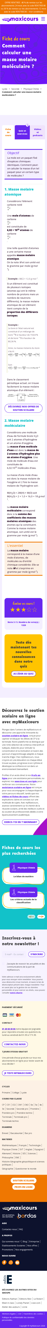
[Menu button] (43, 19)
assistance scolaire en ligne (16, 787)
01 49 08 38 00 (9, 1029)
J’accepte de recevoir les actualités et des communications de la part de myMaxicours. (26, 966)
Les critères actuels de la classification (23, 901)
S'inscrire (37, 954)
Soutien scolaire (23, 1180)
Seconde (15, 89)
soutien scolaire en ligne (15, 735)
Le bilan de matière (23, 876)
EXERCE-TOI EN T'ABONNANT (20, 822)
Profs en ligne (24, 1186)
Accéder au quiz (23, 673)
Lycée (4, 89)
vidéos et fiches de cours (15, 796)
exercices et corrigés (26, 781)
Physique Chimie (31, 89)
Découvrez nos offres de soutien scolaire (23, 408)
